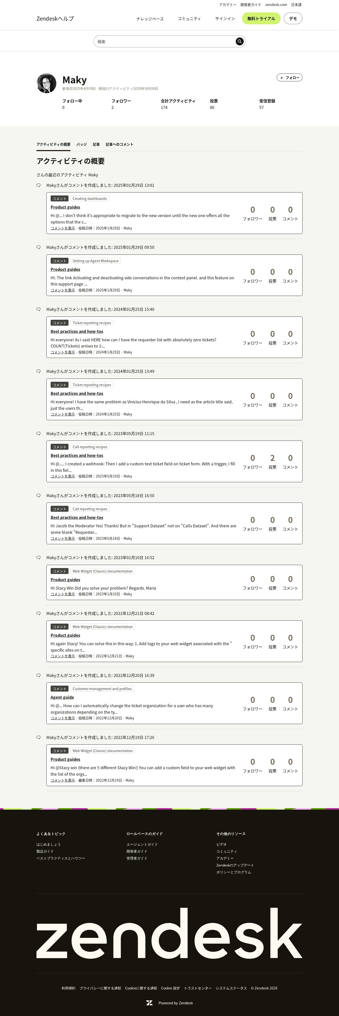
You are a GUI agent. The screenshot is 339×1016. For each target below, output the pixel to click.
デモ (293, 18)
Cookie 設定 (170, 988)
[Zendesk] (169, 933)
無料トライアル (261, 18)
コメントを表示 (63, 227)
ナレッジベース (150, 19)
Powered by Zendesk (176, 1003)
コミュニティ (189, 18)
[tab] (53, 144)
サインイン (225, 18)
